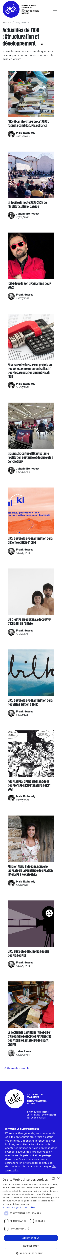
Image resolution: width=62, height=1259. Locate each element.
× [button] (58, 1178)
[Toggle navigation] (55, 9)
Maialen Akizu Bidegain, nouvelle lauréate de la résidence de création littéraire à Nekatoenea (30, 870)
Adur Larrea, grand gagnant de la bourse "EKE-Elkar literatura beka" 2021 (29, 785)
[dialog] (31, 1216)
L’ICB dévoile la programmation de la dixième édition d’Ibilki (30, 540)
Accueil (6, 22)
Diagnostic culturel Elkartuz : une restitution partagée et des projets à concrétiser (30, 457)
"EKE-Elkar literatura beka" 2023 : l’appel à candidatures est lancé (28, 123)
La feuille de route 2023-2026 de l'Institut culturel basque (27, 204)
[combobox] (53, 1178)
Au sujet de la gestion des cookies (18, 1207)
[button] (31, 1253)
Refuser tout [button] (31, 1245)
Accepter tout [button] (30, 1238)
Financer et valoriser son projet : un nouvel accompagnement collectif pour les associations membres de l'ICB (30, 370)
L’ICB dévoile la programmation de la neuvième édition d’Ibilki (30, 702)
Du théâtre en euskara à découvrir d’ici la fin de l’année (29, 621)
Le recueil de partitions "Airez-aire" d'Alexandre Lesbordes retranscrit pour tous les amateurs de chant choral (29, 1038)
